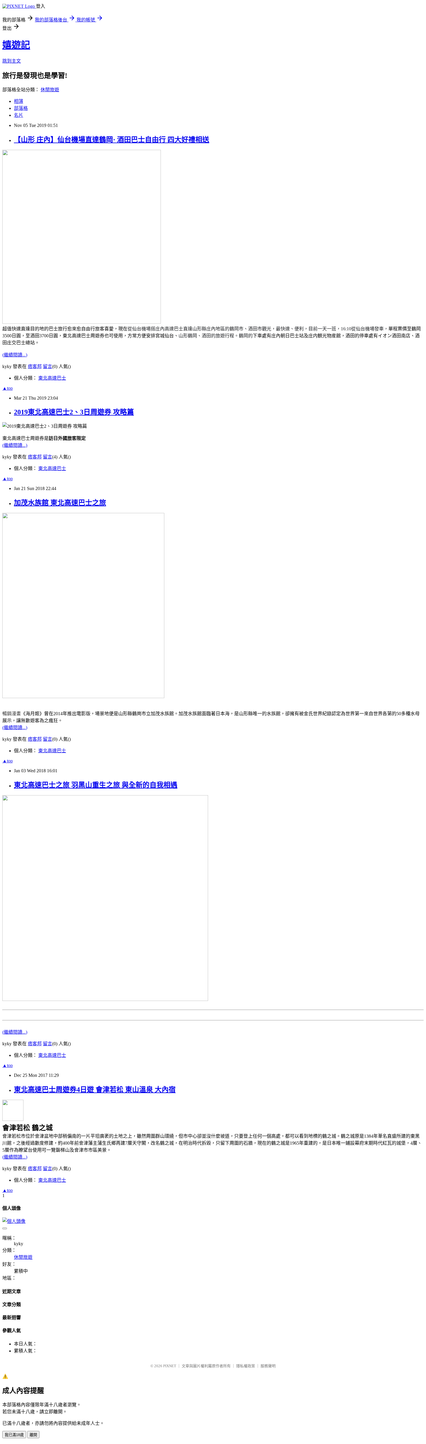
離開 (33, 1435)
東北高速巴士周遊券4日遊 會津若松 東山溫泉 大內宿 (95, 1089)
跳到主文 (11, 61)
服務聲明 (268, 1366)
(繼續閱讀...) (14, 354)
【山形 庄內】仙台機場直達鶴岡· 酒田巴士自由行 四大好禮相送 (111, 139)
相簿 (18, 101)
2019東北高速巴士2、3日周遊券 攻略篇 (74, 412)
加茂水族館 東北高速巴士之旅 (60, 503)
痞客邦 (35, 366)
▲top (7, 388)
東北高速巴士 (52, 378)
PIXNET (169, 1366)
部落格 (21, 108)
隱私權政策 (245, 1366)
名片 (18, 115)
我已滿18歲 (14, 1435)
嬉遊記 (16, 45)
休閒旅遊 (50, 89)
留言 (47, 366)
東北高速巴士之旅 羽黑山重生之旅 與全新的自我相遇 (95, 785)
